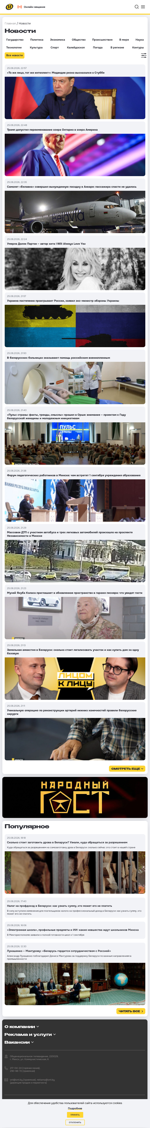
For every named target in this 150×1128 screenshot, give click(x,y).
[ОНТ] (9, 7)
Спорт (55, 47)
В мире (124, 39)
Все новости (14, 55)
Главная (10, 23)
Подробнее (75, 1108)
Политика (36, 39)
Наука (140, 39)
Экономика (57, 39)
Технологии (14, 47)
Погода (98, 47)
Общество (79, 39)
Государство (14, 39)
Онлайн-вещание (34, 7)
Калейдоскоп (76, 47)
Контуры (138, 47)
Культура (36, 47)
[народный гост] (75, 797)
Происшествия (102, 39)
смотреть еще (125, 769)
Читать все (129, 1011)
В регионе (117, 47)
